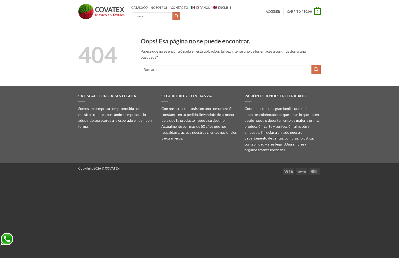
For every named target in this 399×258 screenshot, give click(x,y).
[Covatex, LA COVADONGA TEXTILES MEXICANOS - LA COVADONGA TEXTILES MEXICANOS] (101, 12)
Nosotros (159, 7)
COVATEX (112, 168)
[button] (273, 11)
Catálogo (139, 7)
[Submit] (176, 16)
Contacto (179, 7)
